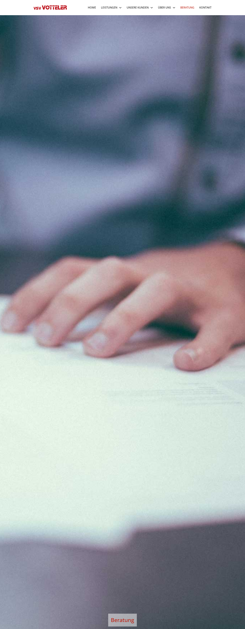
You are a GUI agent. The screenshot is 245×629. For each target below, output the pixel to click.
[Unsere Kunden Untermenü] (151, 8)
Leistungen (109, 7)
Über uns (164, 7)
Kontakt (205, 7)
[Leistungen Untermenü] (120, 8)
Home (92, 7)
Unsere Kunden (138, 7)
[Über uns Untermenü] (174, 8)
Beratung (187, 7)
